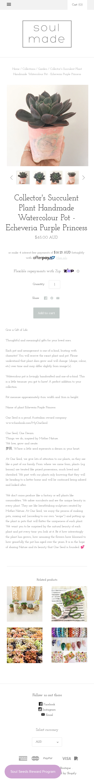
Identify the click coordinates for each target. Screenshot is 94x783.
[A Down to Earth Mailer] (69, 604)
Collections (29, 69)
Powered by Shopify (64, 773)
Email (49, 715)
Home (16, 69)
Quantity (38, 284)
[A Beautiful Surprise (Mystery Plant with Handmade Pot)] (24, 604)
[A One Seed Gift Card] (24, 645)
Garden (42, 69)
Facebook (49, 704)
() (77, 4)
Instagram (49, 709)
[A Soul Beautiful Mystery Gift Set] (69, 645)
